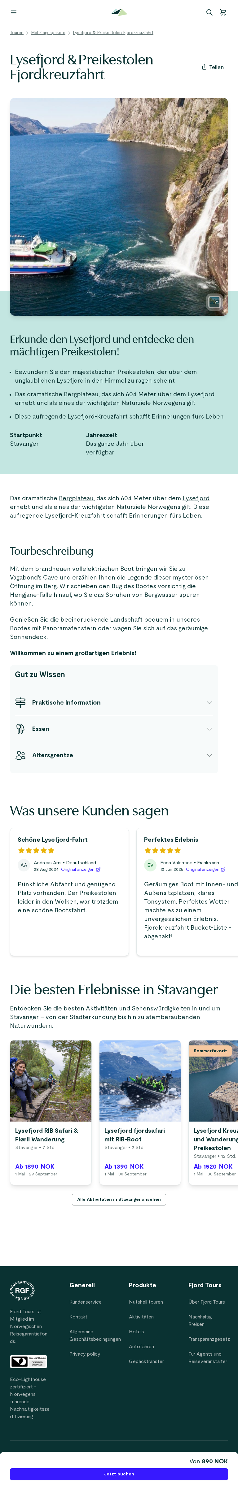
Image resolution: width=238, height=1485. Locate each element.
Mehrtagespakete (48, 33)
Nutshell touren (146, 1302)
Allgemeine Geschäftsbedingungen (89, 1335)
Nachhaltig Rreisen (200, 1320)
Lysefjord (196, 498)
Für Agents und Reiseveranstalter (207, 1358)
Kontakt (78, 1316)
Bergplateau (76, 498)
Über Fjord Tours (206, 1302)
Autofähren (141, 1346)
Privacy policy (84, 1354)
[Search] (209, 12)
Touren (17, 33)
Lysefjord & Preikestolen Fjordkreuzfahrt (113, 33)
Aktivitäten (141, 1316)
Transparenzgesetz (208, 1339)
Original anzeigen (78, 869)
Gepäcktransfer (146, 1361)
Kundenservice (85, 1302)
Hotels (136, 1331)
